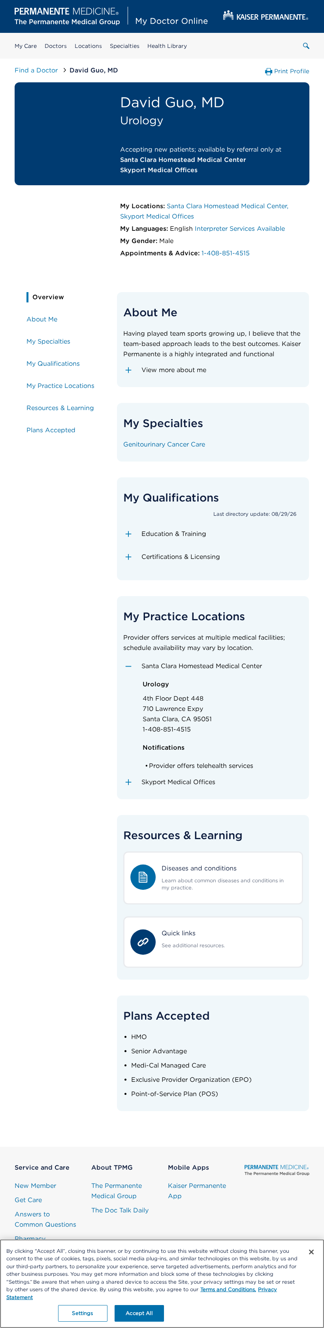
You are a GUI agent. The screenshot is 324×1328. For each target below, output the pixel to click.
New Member (35, 1185)
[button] (213, 370)
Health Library (167, 46)
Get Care (28, 1200)
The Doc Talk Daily (120, 1210)
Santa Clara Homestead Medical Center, (227, 206)
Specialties (124, 46)
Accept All (139, 1313)
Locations (88, 46)
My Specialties (48, 341)
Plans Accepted (50, 430)
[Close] (311, 1252)
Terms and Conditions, (228, 1289)
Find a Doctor (37, 70)
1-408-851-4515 (226, 253)
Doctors (56, 46)
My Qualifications (53, 363)
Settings (82, 1313)
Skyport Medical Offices (157, 216)
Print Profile (291, 71)
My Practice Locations (60, 385)
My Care (26, 46)
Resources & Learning (60, 408)
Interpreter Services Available (240, 228)
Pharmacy (30, 1239)
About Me (41, 319)
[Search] (306, 46)
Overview (48, 297)
